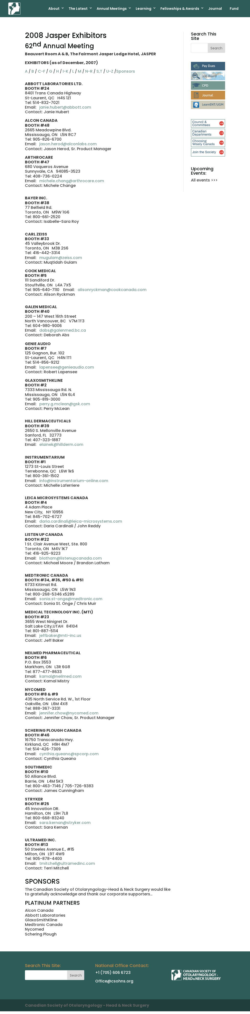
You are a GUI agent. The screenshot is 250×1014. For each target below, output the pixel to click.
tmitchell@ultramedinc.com (67, 863)
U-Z (109, 71)
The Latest (78, 8)
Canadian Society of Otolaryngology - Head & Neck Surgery (87, 1005)
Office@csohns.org (114, 981)
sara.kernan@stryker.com (65, 822)
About (54, 8)
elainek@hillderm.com (61, 444)
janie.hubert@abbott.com (65, 107)
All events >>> (204, 180)
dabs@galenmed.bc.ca (62, 330)
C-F (41, 71)
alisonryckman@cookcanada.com (112, 290)
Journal (215, 8)
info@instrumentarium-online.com (73, 481)
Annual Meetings (112, 8)
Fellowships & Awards (179, 8)
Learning (143, 8)
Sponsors (125, 71)
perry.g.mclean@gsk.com (64, 404)
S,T (99, 71)
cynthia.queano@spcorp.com (69, 754)
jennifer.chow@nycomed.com (68, 713)
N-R (89, 71)
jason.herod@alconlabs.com (68, 144)
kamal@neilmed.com (60, 676)
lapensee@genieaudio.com (66, 367)
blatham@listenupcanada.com (70, 558)
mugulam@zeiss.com (60, 257)
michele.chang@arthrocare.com (71, 181)
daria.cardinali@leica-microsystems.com (80, 521)
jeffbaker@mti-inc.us (60, 635)
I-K (65, 71)
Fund (234, 8)
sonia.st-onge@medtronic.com (70, 599)
